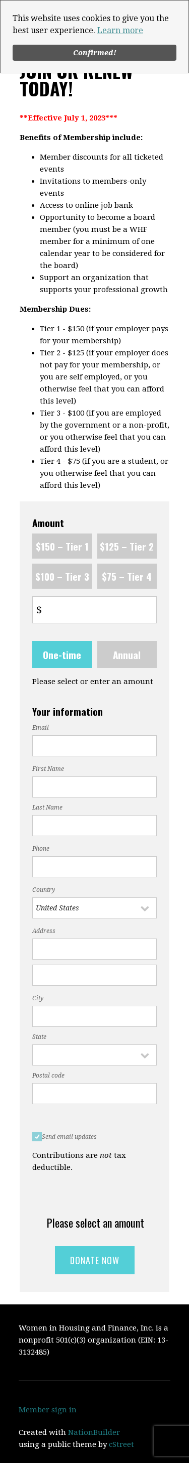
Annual (127, 654)
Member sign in (48, 1409)
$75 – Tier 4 (127, 576)
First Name (48, 768)
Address (43, 931)
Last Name (47, 807)
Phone (40, 848)
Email (40, 727)
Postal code (48, 1075)
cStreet (121, 1444)
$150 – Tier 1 (62, 546)
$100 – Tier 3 (62, 576)
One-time (62, 654)
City (37, 998)
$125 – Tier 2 (127, 546)
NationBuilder (94, 1432)
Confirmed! (94, 53)
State (39, 1036)
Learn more (120, 30)
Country (43, 889)
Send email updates (69, 1136)
